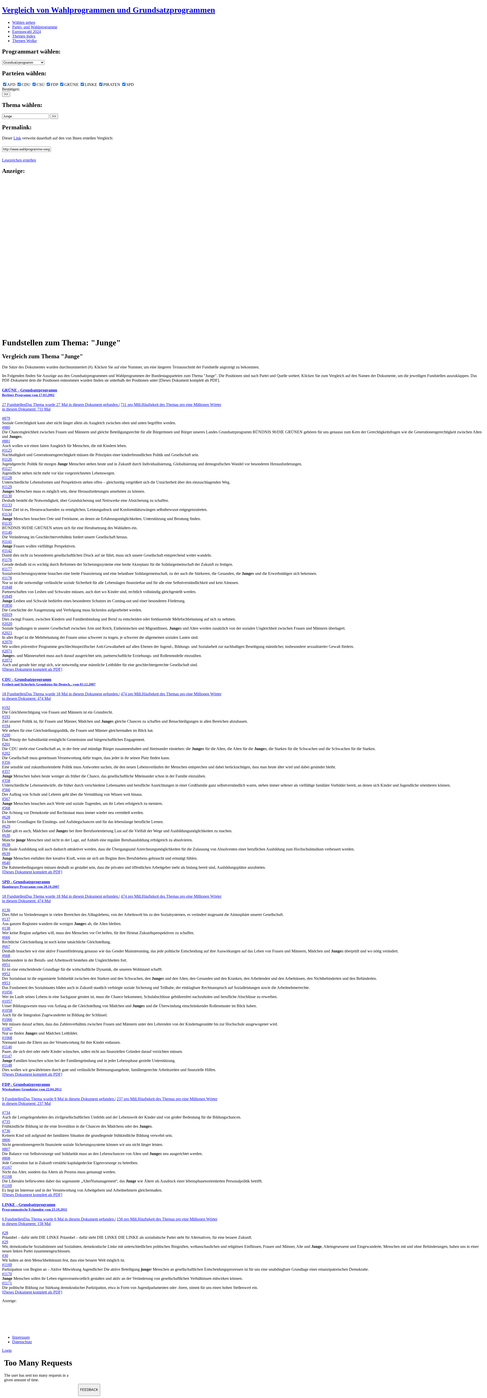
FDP (54, 84)
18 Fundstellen (60, 694)
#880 (6, 427)
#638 (6, 844)
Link (17, 138)
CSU (41, 84)
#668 (6, 955)
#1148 (7, 1065)
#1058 (7, 1010)
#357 (6, 771)
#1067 (7, 1029)
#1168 (7, 1176)
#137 (6, 919)
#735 (6, 1122)
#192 (6, 707)
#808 (6, 1158)
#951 (6, 965)
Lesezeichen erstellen (19, 160)
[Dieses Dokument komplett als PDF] (32, 669)
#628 (6, 817)
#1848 (7, 587)
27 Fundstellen (60, 404)
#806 (6, 1140)
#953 (6, 983)
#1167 (7, 1167)
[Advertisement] (22, 256)
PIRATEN (111, 84)
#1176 (7, 560)
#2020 (7, 624)
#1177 (7, 569)
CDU (26, 84)
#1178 (7, 578)
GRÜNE (71, 84)
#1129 (7, 487)
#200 (6, 735)
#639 (6, 854)
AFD (11, 84)
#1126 (7, 459)
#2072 (7, 660)
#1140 (7, 532)
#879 (6, 418)
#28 (5, 1233)
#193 (6, 717)
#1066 (7, 1019)
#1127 (7, 468)
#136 (6, 910)
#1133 (7, 505)
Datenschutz (22, 1342)
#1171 (7, 1283)
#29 (5, 1242)
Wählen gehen (23, 22)
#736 (6, 1131)
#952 (6, 974)
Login (7, 1350)
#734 (6, 1112)
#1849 (7, 596)
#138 (6, 928)
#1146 (7, 1047)
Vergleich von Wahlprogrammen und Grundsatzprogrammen (108, 9)
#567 (6, 799)
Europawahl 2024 (26, 31)
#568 (6, 808)
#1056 (7, 992)
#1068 (7, 1038)
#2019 (7, 614)
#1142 (7, 550)
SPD (130, 84)
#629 (6, 826)
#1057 (7, 1001)
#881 (6, 441)
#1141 (7, 541)
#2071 (7, 651)
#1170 (7, 1274)
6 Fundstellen (58, 1219)
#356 (6, 762)
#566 (6, 790)
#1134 (7, 514)
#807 (6, 1149)
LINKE (91, 84)
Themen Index (24, 36)
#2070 (7, 642)
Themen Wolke (24, 41)
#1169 (7, 1185)
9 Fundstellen (58, 1099)
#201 (6, 744)
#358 (6, 780)
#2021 (7, 633)
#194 (6, 726)
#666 (6, 937)
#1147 (7, 1056)
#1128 (7, 477)
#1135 (7, 523)
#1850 (7, 605)
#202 (6, 753)
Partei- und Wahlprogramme (34, 27)
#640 (6, 863)
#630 (6, 835)
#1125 (7, 450)
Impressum (21, 1337)
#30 (5, 1255)
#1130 (7, 496)
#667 (6, 946)
